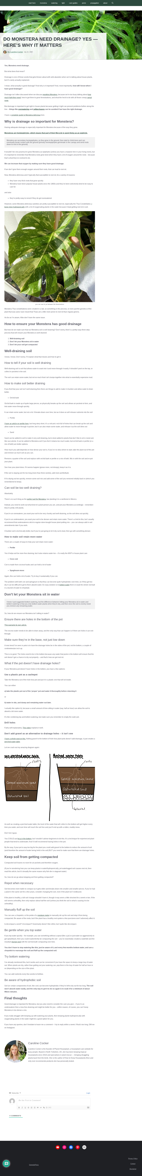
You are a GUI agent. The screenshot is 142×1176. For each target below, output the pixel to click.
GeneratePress (34, 1165)
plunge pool (16, 942)
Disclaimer (133, 1169)
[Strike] (28, 1107)
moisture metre (43, 915)
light (63, 3)
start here (32, 3)
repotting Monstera (50, 94)
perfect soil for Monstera (36, 499)
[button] (112, 3)
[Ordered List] (31, 1107)
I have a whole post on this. (15, 739)
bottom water (64, 585)
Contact (132, 1164)
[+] (50, 1107)
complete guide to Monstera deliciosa (25, 115)
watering (54, 3)
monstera (43, 3)
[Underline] (25, 1107)
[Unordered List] (34, 1107)
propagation (94, 3)
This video (27, 728)
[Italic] (22, 1107)
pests (84, 3)
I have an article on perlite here (16, 424)
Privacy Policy (133, 1158)
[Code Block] (40, 1107)
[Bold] (19, 1107)
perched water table (12, 742)
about (105, 3)
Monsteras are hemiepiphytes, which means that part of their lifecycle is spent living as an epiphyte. (46, 133)
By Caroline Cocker (15, 52)
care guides (73, 3)
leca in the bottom (25, 839)
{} (47, 1107)
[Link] (43, 1107)
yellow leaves (39, 109)
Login (88, 1093)
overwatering (23, 109)
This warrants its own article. (15, 625)
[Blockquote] (37, 1107)
